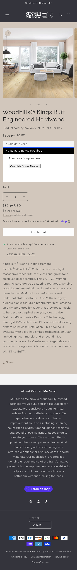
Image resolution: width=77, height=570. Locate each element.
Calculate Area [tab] (17, 143)
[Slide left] (31, 105)
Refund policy (62, 557)
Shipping (7, 215)
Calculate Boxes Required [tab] (25, 150)
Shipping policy (19, 557)
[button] (7, 14)
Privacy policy (63, 551)
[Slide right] (46, 105)
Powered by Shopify (42, 551)
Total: (7, 187)
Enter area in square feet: (25, 158)
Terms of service (40, 562)
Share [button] (10, 362)
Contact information (41, 557)
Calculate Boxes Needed (24, 166)
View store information (21, 253)
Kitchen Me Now (23, 551)
